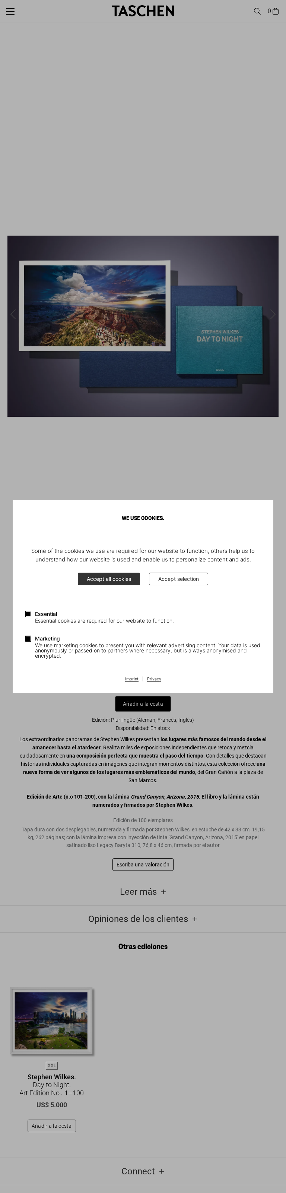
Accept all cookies (109, 579)
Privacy (154, 679)
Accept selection (178, 579)
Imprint (132, 679)
